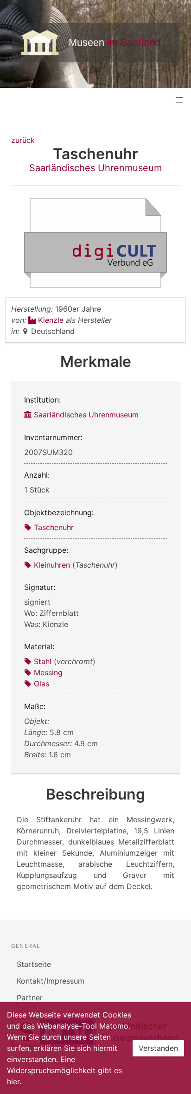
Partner (30, 997)
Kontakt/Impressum (50, 980)
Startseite (34, 964)
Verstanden (158, 1048)
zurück (23, 140)
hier (13, 1081)
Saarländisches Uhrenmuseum (95, 167)
